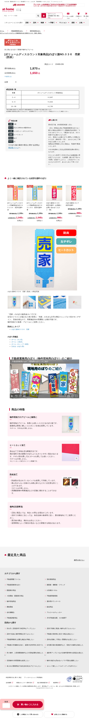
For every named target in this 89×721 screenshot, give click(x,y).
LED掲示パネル (52, 590)
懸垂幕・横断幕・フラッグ (56, 585)
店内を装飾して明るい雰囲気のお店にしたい (62, 639)
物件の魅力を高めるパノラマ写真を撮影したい (63, 660)
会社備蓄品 (10, 612)
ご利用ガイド (78, 17)
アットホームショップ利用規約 (33, 677)
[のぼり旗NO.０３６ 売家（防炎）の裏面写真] (44, 302)
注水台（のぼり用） (18, 346)
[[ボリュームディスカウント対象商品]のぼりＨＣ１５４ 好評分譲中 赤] (15, 193)
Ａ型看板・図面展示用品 (15, 596)
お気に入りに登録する (60, 714)
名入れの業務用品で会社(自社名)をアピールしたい (24, 666)
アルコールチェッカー (54, 612)
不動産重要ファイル (13, 579)
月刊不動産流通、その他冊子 (57, 618)
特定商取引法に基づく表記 (13, 677)
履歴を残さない (79, 560)
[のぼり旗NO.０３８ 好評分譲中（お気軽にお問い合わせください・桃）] (54, 193)
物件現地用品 (11, 601)
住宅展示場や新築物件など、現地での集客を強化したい (63, 646)
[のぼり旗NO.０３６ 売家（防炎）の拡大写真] (29, 302)
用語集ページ (13, 148)
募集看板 (10, 607)
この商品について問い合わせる (29, 714)
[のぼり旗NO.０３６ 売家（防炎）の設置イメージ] (14, 302)
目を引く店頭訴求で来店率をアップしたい (21, 628)
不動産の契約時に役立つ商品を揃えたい (60, 634)
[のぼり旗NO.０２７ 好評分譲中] (74, 193)
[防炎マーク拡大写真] (74, 302)
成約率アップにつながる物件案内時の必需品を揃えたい (63, 654)
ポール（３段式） (17, 342)
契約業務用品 (51, 579)
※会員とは (8, 76)
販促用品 (50, 607)
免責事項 (55, 682)
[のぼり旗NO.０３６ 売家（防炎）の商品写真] (44, 258)
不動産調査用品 (12, 618)
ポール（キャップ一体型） (20, 344)
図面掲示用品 (11, 590)
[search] (38, 16)
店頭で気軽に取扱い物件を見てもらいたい (61, 628)
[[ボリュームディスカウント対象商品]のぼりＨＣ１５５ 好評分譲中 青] (35, 193)
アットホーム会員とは (68, 17)
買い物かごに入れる (29, 704)
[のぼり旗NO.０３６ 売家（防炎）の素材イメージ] (59, 302)
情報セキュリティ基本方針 (24, 682)
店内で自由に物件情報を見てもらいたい (20, 634)
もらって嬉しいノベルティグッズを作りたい (62, 666)
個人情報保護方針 (42, 682)
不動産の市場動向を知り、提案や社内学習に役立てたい (23, 646)
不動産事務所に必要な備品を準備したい (20, 639)
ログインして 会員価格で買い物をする (53, 15)
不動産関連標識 (52, 596)
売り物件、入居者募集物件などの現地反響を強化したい (23, 654)
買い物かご (86, 17)
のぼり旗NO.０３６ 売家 (20, 329)
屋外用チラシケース (53, 601)
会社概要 (8, 682)
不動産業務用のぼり (13, 585)
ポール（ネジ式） (17, 339)
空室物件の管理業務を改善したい (18, 660)
